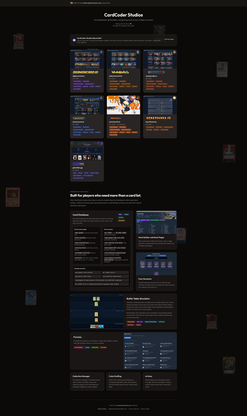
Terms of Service (134, 409)
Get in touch (102, 409)
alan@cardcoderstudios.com (118, 409)
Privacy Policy (145, 409)
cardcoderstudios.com (92, 3)
